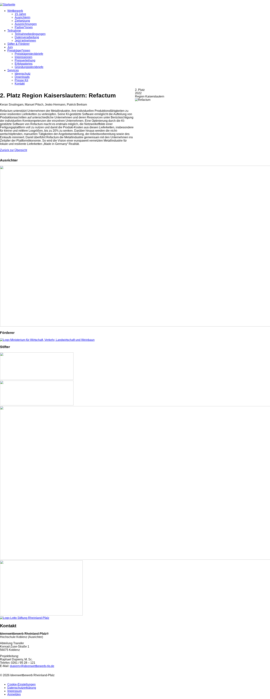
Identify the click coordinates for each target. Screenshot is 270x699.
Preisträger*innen (18, 50)
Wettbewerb (15, 10)
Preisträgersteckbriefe (29, 53)
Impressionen (23, 57)
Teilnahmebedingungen (30, 33)
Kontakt (20, 83)
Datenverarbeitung (27, 37)
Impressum (14, 691)
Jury (10, 47)
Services (13, 70)
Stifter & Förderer (18, 43)
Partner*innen (24, 27)
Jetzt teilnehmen (25, 40)
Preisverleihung (25, 60)
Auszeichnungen (26, 24)
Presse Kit (21, 80)
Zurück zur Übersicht (13, 150)
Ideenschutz (22, 73)
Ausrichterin (22, 17)
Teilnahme (14, 30)
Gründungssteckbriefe (29, 67)
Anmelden (14, 694)
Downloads (22, 77)
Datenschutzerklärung (21, 687)
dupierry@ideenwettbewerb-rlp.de (32, 666)
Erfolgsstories (24, 63)
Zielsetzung (22, 20)
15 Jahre (20, 14)
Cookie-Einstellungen (21, 684)
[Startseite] (7, 4)
